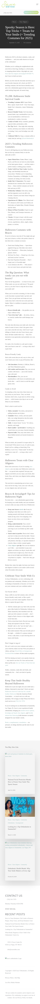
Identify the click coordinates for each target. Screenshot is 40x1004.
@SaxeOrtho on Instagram (22, 651)
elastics (21, 509)
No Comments (27, 42)
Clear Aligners (23, 22)
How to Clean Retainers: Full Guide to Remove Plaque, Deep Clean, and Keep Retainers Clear (19, 920)
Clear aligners (12, 545)
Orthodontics (11, 823)
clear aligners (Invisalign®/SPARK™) (22, 73)
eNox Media (11, 982)
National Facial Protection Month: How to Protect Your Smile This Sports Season (19, 925)
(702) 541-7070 (7, 13)
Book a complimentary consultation (15, 722)
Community (24, 775)
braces (7, 73)
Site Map (17, 978)
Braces (14, 22)
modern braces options (27, 710)
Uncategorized (19, 823)
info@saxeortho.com (13, 949)
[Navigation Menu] (37, 4)
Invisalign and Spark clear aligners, (15, 713)
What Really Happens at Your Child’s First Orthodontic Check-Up (17, 934)
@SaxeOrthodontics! (27, 138)
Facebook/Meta (9, 653)
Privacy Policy (9, 978)
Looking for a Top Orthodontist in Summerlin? (19, 929)
